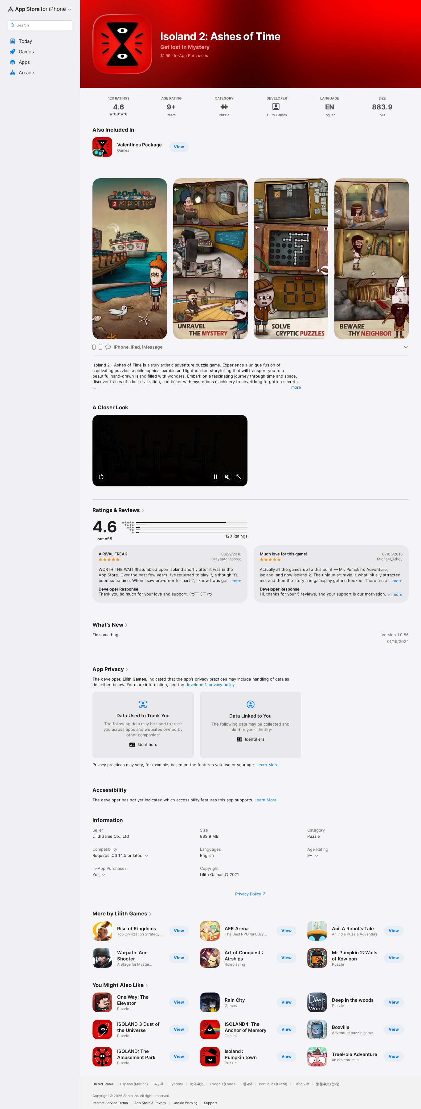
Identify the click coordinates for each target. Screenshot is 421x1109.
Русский (176, 1084)
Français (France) (223, 1084)
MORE (236, 580)
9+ (310, 855)
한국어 (247, 1084)
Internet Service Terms (110, 1103)
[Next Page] (415, 258)
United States (103, 1084)
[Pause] (215, 477)
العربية (158, 1084)
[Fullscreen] (239, 477)
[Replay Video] (101, 477)
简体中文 (196, 1084)
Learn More (267, 764)
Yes (96, 874)
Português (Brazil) (273, 1084)
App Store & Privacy (150, 1103)
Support (210, 1103)
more (296, 387)
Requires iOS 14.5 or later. (117, 855)
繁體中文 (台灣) (327, 1084)
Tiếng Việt (301, 1084)
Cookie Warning (185, 1103)
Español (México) (134, 1084)
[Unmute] (227, 477)
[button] (40, 41)
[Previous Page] (86, 258)
